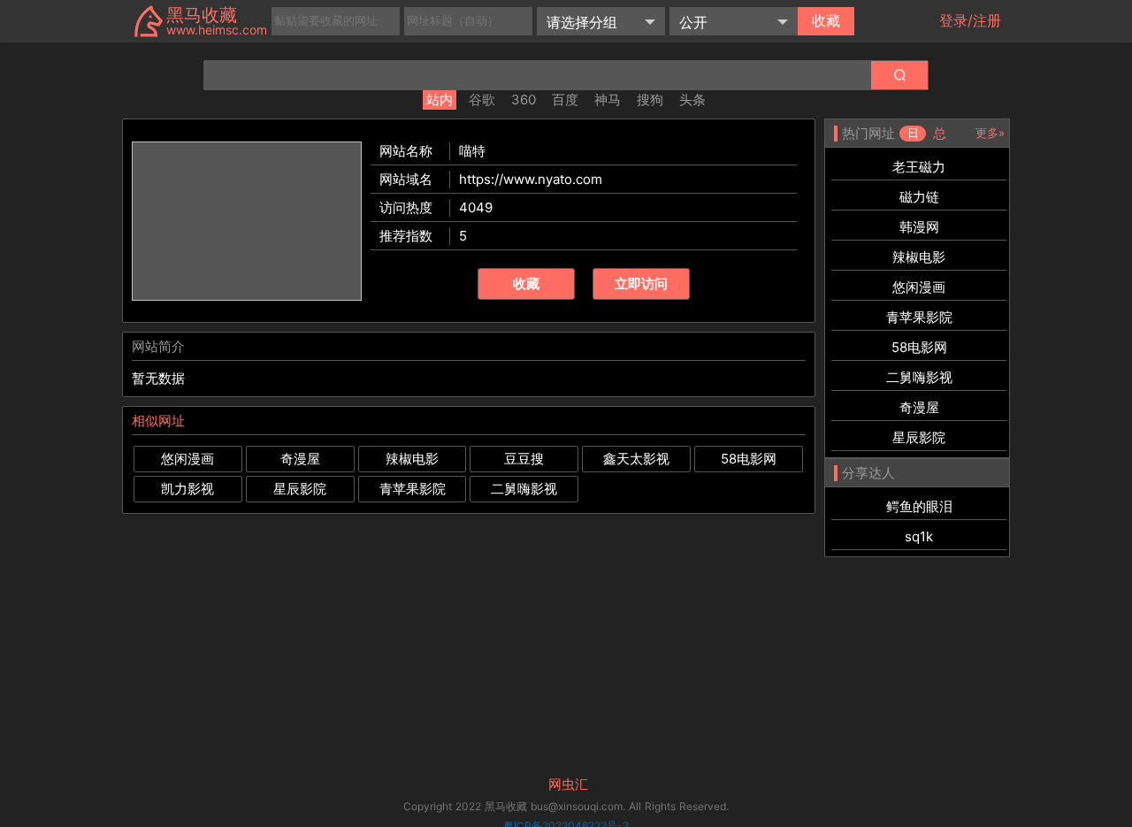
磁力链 (919, 196)
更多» (990, 133)
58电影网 (748, 458)
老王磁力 (918, 166)
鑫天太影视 (636, 458)
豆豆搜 (524, 458)
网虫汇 (568, 785)
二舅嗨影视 (524, 488)
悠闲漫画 (187, 458)
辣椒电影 (412, 458)
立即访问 (641, 283)
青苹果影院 (412, 488)
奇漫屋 (300, 458)
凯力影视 (187, 488)
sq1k (919, 536)
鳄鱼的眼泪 (919, 506)
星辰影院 (299, 488)
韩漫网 (919, 226)
